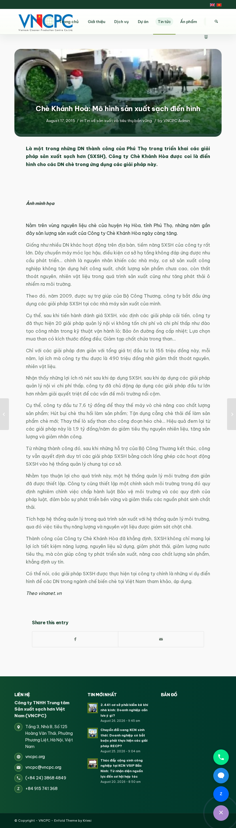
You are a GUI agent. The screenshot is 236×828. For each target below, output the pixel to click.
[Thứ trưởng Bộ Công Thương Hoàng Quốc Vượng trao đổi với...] (4, 414)
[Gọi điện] (221, 757)
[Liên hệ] (221, 813)
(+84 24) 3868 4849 (45, 778)
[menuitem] (206, 21)
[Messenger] (221, 775)
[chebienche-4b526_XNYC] (118, 91)
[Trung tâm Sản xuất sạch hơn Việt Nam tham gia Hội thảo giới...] (231, 414)
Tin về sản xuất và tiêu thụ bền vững (118, 120)
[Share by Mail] (161, 639)
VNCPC (44, 821)
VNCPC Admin (176, 120)
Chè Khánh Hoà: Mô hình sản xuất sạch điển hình (118, 108)
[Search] (216, 21)
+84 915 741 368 (41, 788)
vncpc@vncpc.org (43, 767)
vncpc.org (35, 756)
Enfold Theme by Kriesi (73, 821)
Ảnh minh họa (40, 203)
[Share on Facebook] (75, 639)
